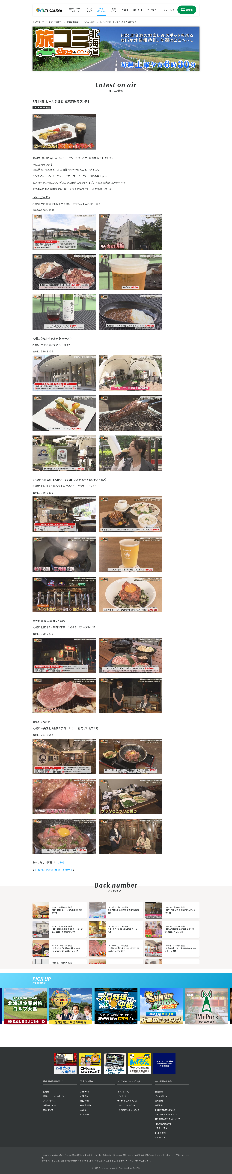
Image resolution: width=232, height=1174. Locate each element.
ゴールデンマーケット (126, 1105)
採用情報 (159, 1100)
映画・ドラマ (48, 1109)
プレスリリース (161, 1096)
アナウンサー (153, 9)
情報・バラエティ (55, 22)
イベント (124, 9)
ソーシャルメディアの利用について (169, 1114)
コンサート (138, 9)
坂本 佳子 (84, 1114)
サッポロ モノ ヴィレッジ (127, 1100)
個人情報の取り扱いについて (167, 1119)
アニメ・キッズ (49, 1100)
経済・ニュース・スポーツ (53, 1096)
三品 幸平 (84, 1109)
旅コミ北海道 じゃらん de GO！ (81, 22)
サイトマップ (160, 1137)
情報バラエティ (101, 9)
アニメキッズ (89, 9)
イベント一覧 (123, 1091)
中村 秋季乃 (85, 1105)
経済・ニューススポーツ (75, 9)
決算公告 (159, 1105)
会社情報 (159, 1091)
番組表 (46, 1091)
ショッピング (168, 9)
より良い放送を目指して (165, 1109)
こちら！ (62, 862)
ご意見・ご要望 (161, 1128)
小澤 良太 (84, 1096)
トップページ (38, 22)
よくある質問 (160, 1132)
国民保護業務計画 (163, 1123)
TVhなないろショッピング (128, 1109)
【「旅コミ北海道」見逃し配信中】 (53, 870)
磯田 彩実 (84, 1100)
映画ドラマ (113, 9)
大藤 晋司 (84, 1091)
